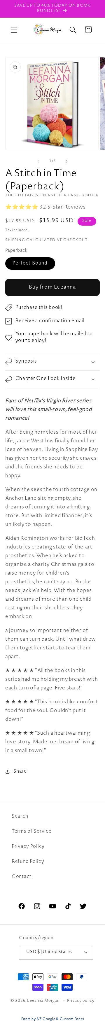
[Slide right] (66, 161)
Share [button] (20, 771)
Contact (22, 877)
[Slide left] (38, 161)
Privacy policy (80, 1001)
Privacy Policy (28, 847)
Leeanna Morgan (43, 1001)
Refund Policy (28, 862)
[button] (14, 29)
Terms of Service (32, 831)
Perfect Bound (30, 263)
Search (20, 816)
